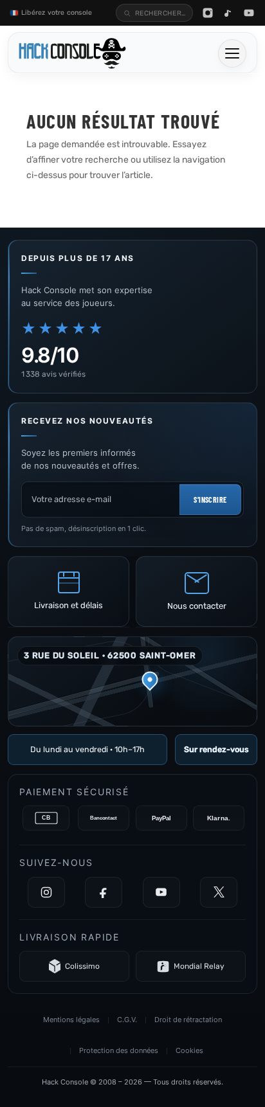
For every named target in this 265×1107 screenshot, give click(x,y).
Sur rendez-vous (216, 749)
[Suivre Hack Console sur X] (218, 892)
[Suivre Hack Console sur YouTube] (161, 892)
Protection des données (118, 1050)
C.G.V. (127, 1019)
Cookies (189, 1050)
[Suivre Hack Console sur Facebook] (103, 892)
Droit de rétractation (188, 1019)
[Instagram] (208, 13)
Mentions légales (71, 1019)
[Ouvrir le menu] (232, 53)
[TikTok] (228, 13)
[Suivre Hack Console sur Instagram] (46, 892)
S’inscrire (210, 499)
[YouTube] (249, 13)
